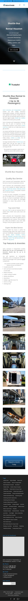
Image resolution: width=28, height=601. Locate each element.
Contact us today (15, 137)
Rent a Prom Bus (18, 517)
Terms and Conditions (13, 595)
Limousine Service (9, 190)
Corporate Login (19, 592)
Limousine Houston (13, 506)
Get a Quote (14, 50)
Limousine (5, 506)
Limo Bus (22, 504)
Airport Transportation (16, 482)
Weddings (10, 236)
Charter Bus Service (11, 189)
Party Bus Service (21, 189)
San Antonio (15, 526)
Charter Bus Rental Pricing (8, 495)
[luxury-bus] (14, 441)
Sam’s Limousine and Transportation (12, 110)
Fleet (9, 210)
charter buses (20, 142)
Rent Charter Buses (7, 521)
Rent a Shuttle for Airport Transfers (10, 519)
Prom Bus (22, 510)
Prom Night (11, 513)
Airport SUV (19, 480)
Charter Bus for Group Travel (15, 489)
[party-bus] (14, 312)
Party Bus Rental (15, 510)
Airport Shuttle (13, 480)
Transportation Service (17, 528)
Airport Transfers (15, 234)
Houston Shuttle (15, 504)
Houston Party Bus (7, 504)
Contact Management (9, 575)
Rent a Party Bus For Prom (8, 517)
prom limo (5, 513)
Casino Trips (12, 238)
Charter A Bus (6, 487)
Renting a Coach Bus (7, 526)
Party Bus (15, 508)
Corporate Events (17, 236)
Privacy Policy (17, 593)
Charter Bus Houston (7, 491)
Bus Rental (17, 484)
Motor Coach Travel (7, 508)
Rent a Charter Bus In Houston (9, 515)
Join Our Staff (9, 593)
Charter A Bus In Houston (15, 487)
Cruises (23, 234)
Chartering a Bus (18, 495)
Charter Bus (5, 489)
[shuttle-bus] (14, 331)
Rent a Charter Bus (19, 513)
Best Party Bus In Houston (8, 484)
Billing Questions (8, 577)
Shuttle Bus (21, 526)
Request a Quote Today (14, 463)
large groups (11, 239)
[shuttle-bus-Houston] (14, 349)
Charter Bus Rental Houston (18, 493)
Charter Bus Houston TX (18, 491)
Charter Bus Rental (7, 493)
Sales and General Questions (10, 574)
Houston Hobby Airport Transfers (10, 502)
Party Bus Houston (7, 510)
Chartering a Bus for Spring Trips (10, 497)
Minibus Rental (21, 506)
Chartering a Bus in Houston (9, 500)
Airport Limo (6, 480)
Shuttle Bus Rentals (7, 528)
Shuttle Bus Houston (20, 118)
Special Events (20, 238)
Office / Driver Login (8, 592)
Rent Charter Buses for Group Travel (10, 524)
